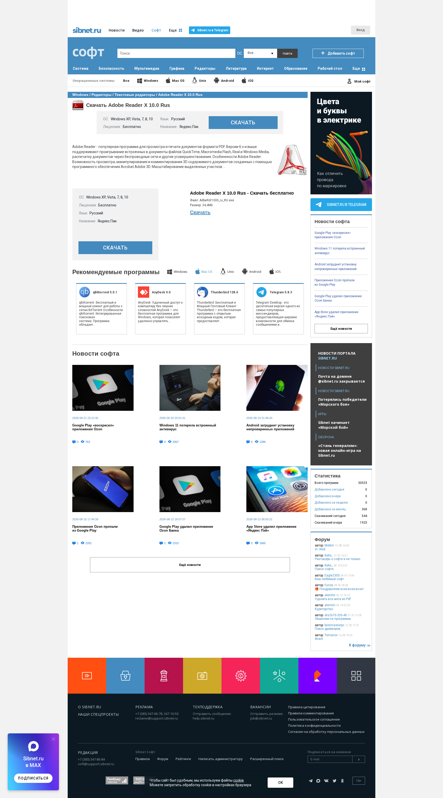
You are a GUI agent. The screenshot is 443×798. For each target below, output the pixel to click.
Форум (162, 758)
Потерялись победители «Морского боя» (342, 402)
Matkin (329, 545)
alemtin (330, 595)
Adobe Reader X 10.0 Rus (180, 95)
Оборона (326, 437)
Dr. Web (320, 549)
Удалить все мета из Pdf (333, 599)
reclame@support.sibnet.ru (156, 718)
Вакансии (260, 706)
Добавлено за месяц (330, 509)
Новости (117, 30)
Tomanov (331, 635)
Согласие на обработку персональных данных (326, 731)
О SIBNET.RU (89, 706)
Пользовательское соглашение (314, 719)
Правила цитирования (306, 707)
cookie (238, 780)
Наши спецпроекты (98, 714)
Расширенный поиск (267, 758)
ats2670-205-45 (336, 615)
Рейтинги (183, 758)
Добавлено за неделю (331, 502)
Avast (319, 639)
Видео (138, 30)
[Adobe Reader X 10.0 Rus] (291, 175)
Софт (156, 30)
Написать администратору (220, 758)
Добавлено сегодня (329, 489)
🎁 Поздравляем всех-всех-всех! (339, 589)
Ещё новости (341, 329)
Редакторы (102, 95)
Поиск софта (324, 569)
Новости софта (95, 353)
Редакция (88, 752)
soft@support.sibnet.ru (96, 764)
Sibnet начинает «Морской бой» (334, 425)
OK (280, 783)
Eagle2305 (332, 575)
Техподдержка (208, 706)
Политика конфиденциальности (314, 725)
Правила (142, 758)
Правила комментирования (311, 713)
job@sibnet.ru (261, 718)
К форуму (358, 645)
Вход (361, 29)
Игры (322, 414)
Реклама (144, 706)
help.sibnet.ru (203, 718)
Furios (329, 585)
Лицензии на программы (333, 619)
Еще (356, 68)
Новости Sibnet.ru (333, 368)
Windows (80, 95)
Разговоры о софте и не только (337, 559)
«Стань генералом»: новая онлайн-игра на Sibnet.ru (339, 450)
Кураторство (324, 609)
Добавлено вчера (328, 496)
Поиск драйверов (327, 629)
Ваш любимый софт (329, 579)
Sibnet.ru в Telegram (212, 30)
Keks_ (329, 555)
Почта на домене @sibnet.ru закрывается (341, 379)
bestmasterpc (334, 625)
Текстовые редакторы (135, 95)
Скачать (200, 212)
